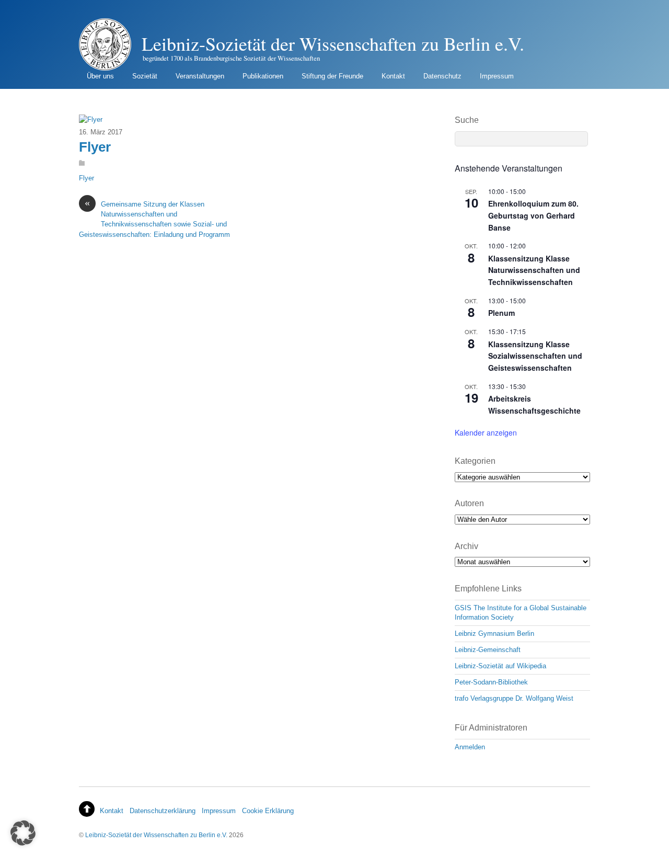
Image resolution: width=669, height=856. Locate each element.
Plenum (501, 312)
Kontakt (393, 76)
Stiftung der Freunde (332, 76)
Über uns (100, 76)
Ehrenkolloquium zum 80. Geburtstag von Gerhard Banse (533, 215)
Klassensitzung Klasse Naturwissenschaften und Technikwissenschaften (534, 270)
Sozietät (144, 76)
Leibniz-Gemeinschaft (488, 650)
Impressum (497, 76)
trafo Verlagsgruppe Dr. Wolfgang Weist (514, 698)
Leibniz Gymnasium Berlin (494, 633)
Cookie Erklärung (268, 811)
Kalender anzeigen (486, 432)
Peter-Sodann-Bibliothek (491, 682)
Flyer (95, 147)
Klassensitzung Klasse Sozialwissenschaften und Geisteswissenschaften (535, 356)
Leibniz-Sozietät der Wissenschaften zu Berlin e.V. (156, 834)
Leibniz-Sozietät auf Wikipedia (500, 666)
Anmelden (470, 747)
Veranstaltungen (200, 76)
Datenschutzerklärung (162, 811)
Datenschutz (442, 76)
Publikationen (263, 76)
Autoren (469, 503)
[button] (23, 833)
